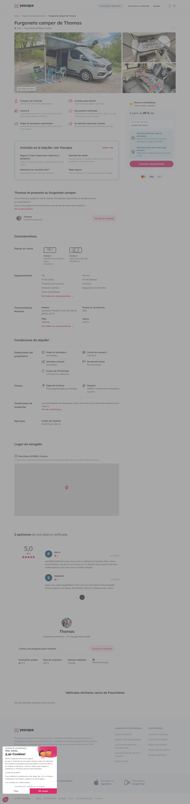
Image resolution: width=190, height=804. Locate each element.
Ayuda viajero (121, 761)
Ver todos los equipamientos (56, 296)
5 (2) (19, 28)
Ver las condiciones (52, 409)
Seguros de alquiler (157, 744)
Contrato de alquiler (158, 739)
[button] (5, 800)
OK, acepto (43, 791)
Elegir (16, 791)
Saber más (107, 147)
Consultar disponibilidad (151, 164)
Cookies (99, 798)
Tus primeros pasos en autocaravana (126, 746)
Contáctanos (49, 798)
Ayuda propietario (157, 755)
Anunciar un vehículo (138, 6)
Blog (38, 798)
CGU (71, 798)
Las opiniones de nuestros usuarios (127, 754)
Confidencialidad (84, 798)
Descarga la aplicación (110, 6)
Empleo (62, 798)
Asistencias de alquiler (159, 749)
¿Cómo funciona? (123, 734)
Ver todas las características (56, 326)
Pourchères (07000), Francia (38, 28)
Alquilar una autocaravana (128, 739)
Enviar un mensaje (104, 218)
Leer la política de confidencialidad (17, 782)
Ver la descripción (23, 209)
